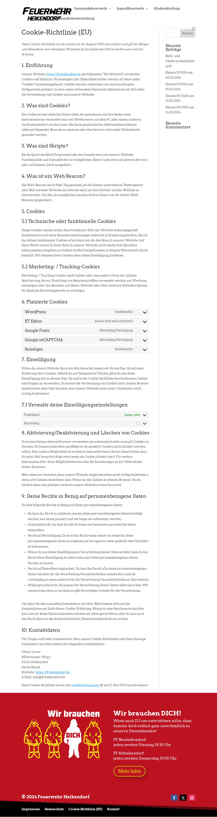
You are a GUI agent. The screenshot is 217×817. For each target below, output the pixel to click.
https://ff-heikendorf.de (63, 74)
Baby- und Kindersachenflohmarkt (180, 61)
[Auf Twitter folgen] (183, 798)
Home (64, 8)
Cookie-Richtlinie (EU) (85, 809)
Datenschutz (54, 809)
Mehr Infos (129, 771)
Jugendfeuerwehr (130, 8)
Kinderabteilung (167, 8)
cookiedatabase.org (85, 685)
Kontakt (113, 809)
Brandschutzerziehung (77, 18)
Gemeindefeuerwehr (90, 8)
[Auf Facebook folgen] (174, 798)
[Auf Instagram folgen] (192, 798)
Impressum (31, 809)
